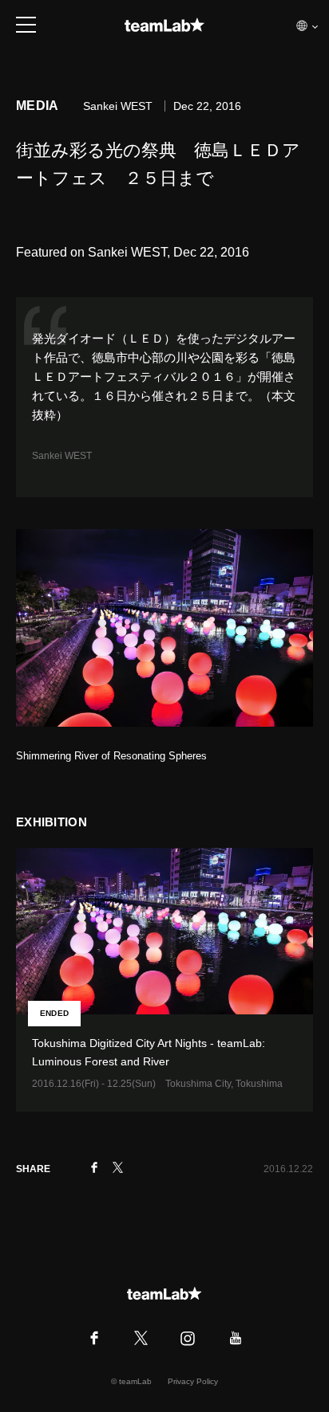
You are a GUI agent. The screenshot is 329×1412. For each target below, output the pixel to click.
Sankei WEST (62, 455)
